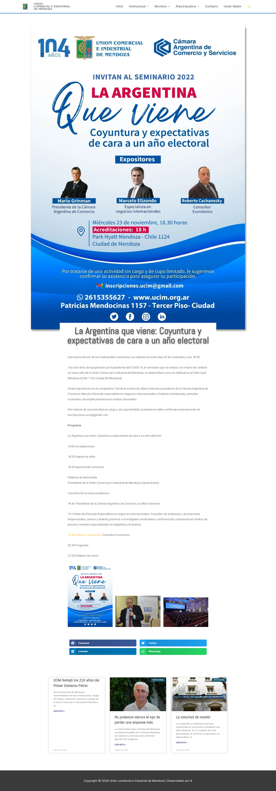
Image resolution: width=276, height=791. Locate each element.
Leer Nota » (59, 711)
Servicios (160, 6)
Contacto (211, 6)
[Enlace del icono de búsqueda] (249, 6)
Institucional (137, 6)
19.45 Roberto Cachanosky (85, 535)
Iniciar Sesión (232, 6)
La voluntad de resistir (193, 716)
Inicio (119, 6)
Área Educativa (186, 6)
